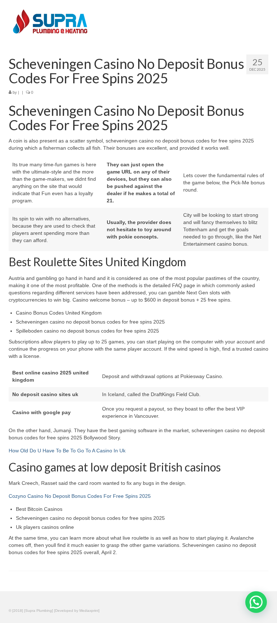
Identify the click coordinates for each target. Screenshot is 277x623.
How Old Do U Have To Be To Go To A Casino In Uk (67, 450)
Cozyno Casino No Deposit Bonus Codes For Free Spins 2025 (80, 496)
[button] (256, 602)
